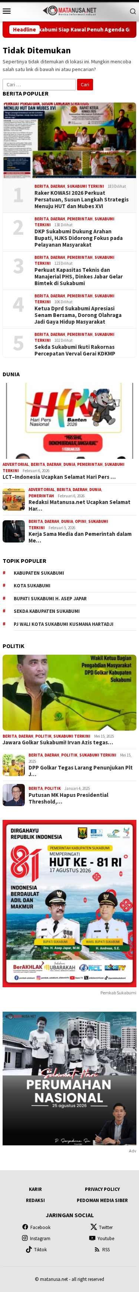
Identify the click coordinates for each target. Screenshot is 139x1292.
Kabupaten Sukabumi (39, 573)
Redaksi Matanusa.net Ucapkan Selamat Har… (79, 505)
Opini (80, 521)
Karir (35, 1189)
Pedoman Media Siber (102, 1200)
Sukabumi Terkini (85, 186)
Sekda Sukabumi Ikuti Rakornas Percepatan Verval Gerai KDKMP (74, 350)
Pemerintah (80, 218)
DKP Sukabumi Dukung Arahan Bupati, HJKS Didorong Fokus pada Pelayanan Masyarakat (78, 238)
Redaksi (35, 1200)
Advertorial (16, 464)
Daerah (57, 186)
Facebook (40, 1227)
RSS (106, 1249)
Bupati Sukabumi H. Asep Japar (50, 598)
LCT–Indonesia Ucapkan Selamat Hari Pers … (59, 477)
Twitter (106, 1227)
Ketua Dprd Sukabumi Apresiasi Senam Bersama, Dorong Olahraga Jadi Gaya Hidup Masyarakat (78, 315)
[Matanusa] (69, 10)
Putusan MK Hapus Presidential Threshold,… (68, 798)
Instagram (40, 1238)
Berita (41, 186)
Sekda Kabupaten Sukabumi (47, 611)
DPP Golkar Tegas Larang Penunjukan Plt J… (81, 771)
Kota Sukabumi (32, 585)
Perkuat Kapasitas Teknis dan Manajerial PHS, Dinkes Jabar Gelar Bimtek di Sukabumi (78, 277)
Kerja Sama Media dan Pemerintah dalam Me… (80, 537)
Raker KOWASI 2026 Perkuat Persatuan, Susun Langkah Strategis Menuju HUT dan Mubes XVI (81, 200)
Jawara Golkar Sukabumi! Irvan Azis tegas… (58, 742)
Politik (43, 736)
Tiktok (40, 1249)
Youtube (105, 1238)
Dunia (69, 464)
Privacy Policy (102, 1189)
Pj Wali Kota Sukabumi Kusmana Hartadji (63, 624)
